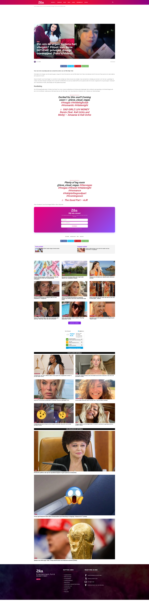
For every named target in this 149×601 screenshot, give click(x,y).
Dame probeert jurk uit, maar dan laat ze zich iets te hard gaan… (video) (102, 298)
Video (64, 274)
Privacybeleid (67, 578)
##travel (72, 187)
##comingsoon (74, 195)
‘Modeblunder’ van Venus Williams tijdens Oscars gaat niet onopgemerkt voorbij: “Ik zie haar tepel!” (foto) (52, 376)
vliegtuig (81, 236)
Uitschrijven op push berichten (72, 584)
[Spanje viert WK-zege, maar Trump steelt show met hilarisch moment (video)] (74, 539)
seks (78, 236)
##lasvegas (85, 185)
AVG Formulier (67, 576)
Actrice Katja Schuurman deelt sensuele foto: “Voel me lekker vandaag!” (91, 400)
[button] (113, 2)
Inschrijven (74, 226)
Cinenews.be (67, 588)
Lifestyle (36, 274)
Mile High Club (72, 236)
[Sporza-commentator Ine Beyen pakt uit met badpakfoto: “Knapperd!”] (46, 288)
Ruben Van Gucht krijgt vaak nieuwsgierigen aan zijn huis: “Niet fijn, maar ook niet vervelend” (46, 318)
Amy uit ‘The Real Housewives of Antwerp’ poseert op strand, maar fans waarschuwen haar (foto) (74, 298)
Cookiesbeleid (67, 575)
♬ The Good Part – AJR (74, 200)
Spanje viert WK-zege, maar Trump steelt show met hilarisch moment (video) (55, 560)
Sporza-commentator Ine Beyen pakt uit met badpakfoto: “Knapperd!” (45, 298)
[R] (35, 62)
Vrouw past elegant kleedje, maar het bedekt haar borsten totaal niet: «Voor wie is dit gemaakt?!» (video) (94, 376)
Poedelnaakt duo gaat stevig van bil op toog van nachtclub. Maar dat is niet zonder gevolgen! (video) (52, 425)
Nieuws (38, 6)
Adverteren (67, 582)
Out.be (66, 589)
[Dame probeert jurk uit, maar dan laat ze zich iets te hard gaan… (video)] (102, 288)
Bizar (41, 6)
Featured (67, 236)
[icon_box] (93, 575)
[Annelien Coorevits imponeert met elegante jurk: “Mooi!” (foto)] (102, 309)
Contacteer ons (68, 586)
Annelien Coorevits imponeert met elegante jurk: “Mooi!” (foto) (102, 318)
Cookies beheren (68, 580)
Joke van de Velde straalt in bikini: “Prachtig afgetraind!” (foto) (73, 318)
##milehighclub (79, 102)
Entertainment (37, 295)
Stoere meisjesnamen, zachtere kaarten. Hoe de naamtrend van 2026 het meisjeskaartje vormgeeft (46, 278)
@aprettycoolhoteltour (74, 95)
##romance (74, 190)
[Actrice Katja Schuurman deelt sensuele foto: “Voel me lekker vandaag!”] (95, 389)
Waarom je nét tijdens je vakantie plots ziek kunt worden (102, 277)
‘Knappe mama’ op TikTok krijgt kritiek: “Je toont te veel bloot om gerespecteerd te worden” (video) (94, 425)
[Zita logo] (41, 2)
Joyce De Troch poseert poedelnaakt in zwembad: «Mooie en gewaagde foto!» (51, 400)
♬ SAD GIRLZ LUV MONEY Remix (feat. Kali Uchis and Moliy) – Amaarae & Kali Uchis (74, 112)
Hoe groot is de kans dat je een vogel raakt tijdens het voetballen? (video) (73, 277)
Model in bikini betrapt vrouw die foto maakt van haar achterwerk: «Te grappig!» (97, 249)
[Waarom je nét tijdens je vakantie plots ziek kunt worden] (102, 268)
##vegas (65, 102)
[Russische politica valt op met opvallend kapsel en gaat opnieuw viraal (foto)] (74, 451)
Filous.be (66, 591)
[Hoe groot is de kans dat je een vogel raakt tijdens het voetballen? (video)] (74, 268)
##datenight (81, 105)
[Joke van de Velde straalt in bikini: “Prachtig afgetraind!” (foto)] (74, 309)
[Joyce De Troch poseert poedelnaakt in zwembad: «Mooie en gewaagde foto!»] (54, 389)
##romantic (67, 105)
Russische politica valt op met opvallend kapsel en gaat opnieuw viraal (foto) (55, 472)
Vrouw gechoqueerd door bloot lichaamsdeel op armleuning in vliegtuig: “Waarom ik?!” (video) (60, 516)
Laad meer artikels (74, 323)
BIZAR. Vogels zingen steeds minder (51, 248)
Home (35, 6)
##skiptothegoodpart (74, 193)
